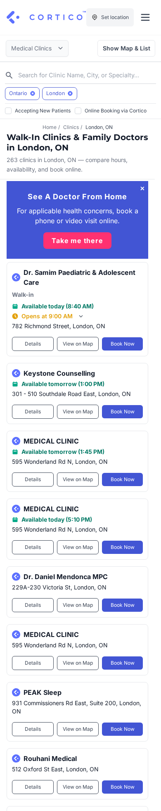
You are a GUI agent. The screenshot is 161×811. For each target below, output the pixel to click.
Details (33, 344)
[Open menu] (145, 17)
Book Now (123, 344)
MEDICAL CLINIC (51, 441)
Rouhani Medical (50, 758)
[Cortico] (46, 17)
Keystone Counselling (59, 373)
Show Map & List (126, 48)
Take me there (77, 240)
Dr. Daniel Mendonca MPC (66, 576)
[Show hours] (81, 316)
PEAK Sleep (43, 692)
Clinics (71, 127)
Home (50, 127)
